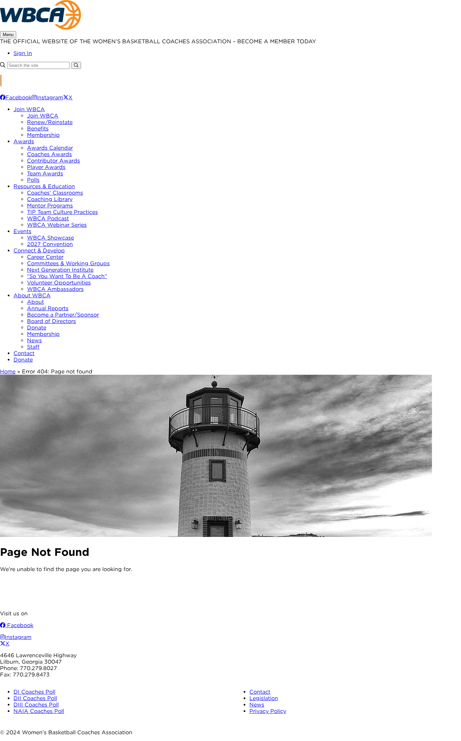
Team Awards (45, 173)
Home (8, 371)
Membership (43, 135)
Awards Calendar (50, 148)
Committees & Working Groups (68, 263)
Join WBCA (29, 109)
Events (22, 231)
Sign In (22, 53)
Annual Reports (48, 308)
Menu (8, 34)
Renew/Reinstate (50, 122)
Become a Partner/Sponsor (63, 315)
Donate (36, 327)
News (34, 340)
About (35, 302)
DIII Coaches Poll (36, 704)
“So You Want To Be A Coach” (67, 276)
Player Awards (46, 167)
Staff (33, 347)
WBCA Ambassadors (55, 289)
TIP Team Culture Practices (62, 212)
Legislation (263, 698)
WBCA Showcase (50, 237)
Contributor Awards (53, 160)
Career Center (45, 257)
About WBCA (32, 295)
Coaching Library (50, 199)
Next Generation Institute (60, 270)
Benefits (38, 128)
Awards (23, 141)
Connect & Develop (39, 250)
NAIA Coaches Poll (38, 711)
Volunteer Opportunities (59, 282)
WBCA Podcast (48, 218)
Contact (23, 353)
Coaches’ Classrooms (55, 193)
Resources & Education (44, 186)
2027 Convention (50, 244)
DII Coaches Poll (35, 698)
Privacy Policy (267, 711)
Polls (33, 180)
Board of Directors (51, 321)
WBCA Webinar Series (57, 225)
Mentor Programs (50, 205)
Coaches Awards (49, 154)
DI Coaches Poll (34, 692)
